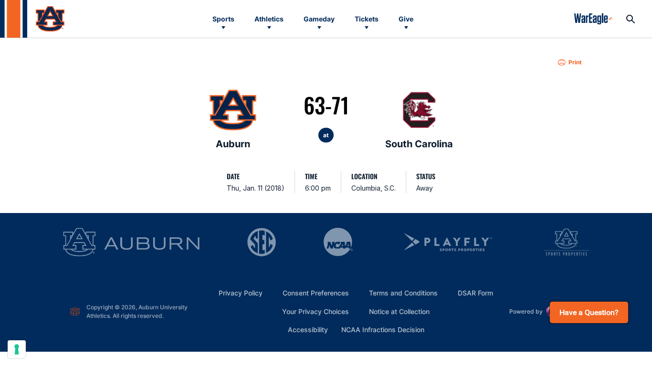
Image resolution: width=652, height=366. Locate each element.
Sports (223, 19)
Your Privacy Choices (315, 311)
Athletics (269, 19)
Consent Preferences (316, 293)
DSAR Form (475, 293)
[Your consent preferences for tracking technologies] (17, 349)
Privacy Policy (241, 293)
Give (406, 19)
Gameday (319, 19)
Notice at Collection (399, 311)
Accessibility (308, 329)
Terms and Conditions (403, 293)
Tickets (367, 19)
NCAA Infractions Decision (382, 329)
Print (575, 62)
